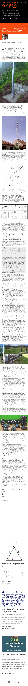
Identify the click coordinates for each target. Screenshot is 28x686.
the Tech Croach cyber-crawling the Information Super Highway (10, 5)
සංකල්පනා (10, 18)
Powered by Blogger (15, 682)
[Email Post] (2, 494)
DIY (7, 489)
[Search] (22, 2)
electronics (11, 489)
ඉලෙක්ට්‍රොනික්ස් (5, 491)
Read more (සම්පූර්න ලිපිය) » (8, 583)
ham (17, 489)
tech (20, 489)
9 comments (9, 581)
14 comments (10, 626)
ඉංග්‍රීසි (3, 18)
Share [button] (3, 496)
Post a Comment (11, 672)
